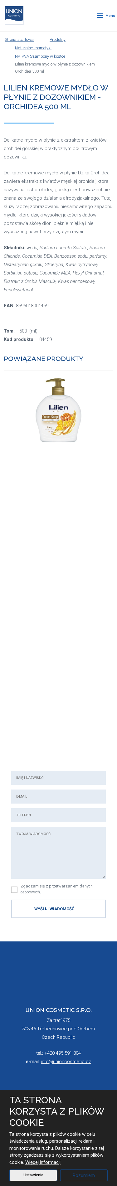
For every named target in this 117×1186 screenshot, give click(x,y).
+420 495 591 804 (62, 1053)
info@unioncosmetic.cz (66, 1061)
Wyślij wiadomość (54, 909)
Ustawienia (33, 1175)
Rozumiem (84, 1175)
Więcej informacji (43, 1162)
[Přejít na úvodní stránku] (14, 15)
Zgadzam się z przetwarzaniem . (57, 889)
